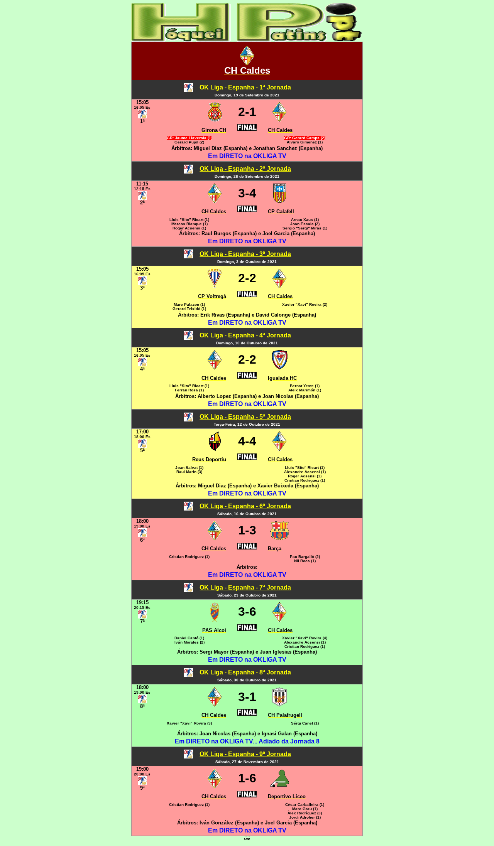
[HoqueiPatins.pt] (247, 39)
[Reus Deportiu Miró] (214, 448)
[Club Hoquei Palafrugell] (279, 704)
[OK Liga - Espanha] (188, 90)
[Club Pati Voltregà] (215, 286)
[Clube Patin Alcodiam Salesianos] (214, 619)
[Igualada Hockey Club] (280, 367)
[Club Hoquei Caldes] (247, 63)
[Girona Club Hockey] (215, 119)
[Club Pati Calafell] (279, 200)
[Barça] (279, 538)
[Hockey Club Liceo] (279, 786)
